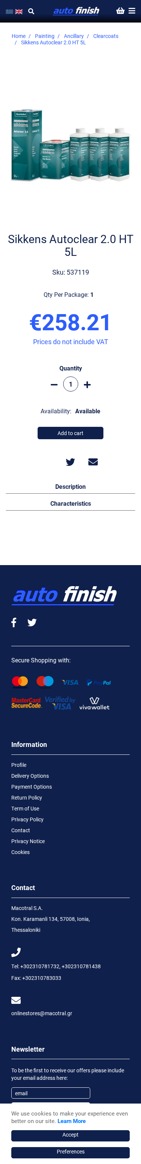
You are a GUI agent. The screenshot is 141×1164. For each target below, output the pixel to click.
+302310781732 (39, 966)
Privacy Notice (28, 841)
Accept (70, 1134)
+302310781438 (81, 966)
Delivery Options (30, 775)
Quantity (70, 368)
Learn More (72, 1121)
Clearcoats (105, 35)
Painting (45, 35)
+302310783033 (41, 977)
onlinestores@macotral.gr (41, 1013)
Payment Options (31, 786)
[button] (70, 486)
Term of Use (25, 808)
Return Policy (26, 797)
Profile (18, 764)
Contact (20, 830)
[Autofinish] (76, 11)
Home (19, 35)
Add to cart (70, 433)
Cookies (20, 852)
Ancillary (74, 35)
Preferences (71, 1151)
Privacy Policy (27, 819)
